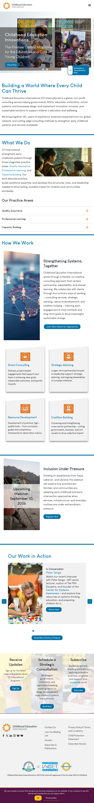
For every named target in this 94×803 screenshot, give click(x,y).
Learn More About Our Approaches (62, 327)
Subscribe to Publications (51, 747)
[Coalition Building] (68, 419)
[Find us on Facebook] (3, 735)
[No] (91, 795)
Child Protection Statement (76, 737)
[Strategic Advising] (68, 369)
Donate (48, 740)
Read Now (12, 65)
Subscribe (78, 690)
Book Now (47, 706)
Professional (9, 170)
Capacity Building (11, 174)
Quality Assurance (19, 166)
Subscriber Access (77, 744)
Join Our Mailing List (52, 734)
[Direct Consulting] (25, 369)
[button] (89, 5)
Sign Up (15, 688)
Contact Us (50, 727)
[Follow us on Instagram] (14, 735)
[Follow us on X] (7, 735)
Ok (38, 798)
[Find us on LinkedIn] (11, 735)
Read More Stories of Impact (47, 638)
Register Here (52, 516)
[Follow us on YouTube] (22, 735)
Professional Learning (14, 219)
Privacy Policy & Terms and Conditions (79, 729)
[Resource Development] (25, 419)
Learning (21, 170)
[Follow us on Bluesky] (18, 735)
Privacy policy (51, 798)
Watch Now (53, 609)
